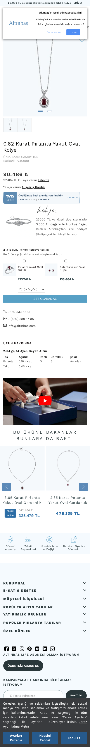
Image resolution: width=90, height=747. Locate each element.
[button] (40, 111)
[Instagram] (22, 648)
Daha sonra (54, 32)
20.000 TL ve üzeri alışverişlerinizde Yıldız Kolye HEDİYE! (45, 3)
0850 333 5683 (19, 312)
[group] (22, 487)
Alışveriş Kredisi (33, 187)
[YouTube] (37, 648)
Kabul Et (74, 738)
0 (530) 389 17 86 (21, 319)
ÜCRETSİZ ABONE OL (23, 665)
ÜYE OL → (72, 197)
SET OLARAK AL (45, 298)
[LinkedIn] (45, 648)
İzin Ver (73, 32)
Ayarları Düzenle (16, 737)
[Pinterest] (29, 648)
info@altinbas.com (22, 326)
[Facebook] (6, 648)
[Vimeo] (52, 648)
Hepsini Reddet (45, 737)
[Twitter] (14, 648)
